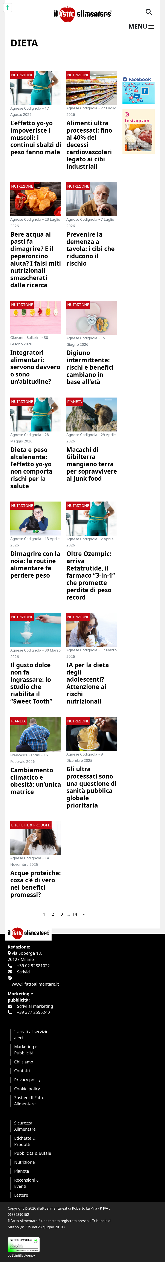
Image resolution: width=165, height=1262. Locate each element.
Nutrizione (24, 1162)
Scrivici (23, 972)
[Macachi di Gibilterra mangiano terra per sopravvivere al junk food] (91, 414)
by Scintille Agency (21, 1255)
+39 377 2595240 (33, 1012)
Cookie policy (27, 1089)
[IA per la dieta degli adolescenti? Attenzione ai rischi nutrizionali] (91, 629)
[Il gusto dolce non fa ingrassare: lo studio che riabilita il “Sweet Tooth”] (35, 629)
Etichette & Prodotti (24, 1141)
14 (74, 914)
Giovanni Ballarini (25, 337)
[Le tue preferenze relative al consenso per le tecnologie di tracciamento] (7, 7)
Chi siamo (23, 1062)
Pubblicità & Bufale (32, 1153)
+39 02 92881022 (33, 965)
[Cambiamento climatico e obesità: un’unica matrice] (35, 734)
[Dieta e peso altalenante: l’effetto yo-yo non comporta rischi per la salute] (35, 414)
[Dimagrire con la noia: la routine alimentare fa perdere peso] (35, 518)
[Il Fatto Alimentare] (82, 13)
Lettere (21, 1195)
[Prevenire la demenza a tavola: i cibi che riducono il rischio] (91, 199)
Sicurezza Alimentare (25, 1126)
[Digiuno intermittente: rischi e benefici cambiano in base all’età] (91, 317)
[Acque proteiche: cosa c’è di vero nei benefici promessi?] (35, 837)
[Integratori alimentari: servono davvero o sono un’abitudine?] (35, 317)
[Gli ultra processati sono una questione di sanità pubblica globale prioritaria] (91, 733)
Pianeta (21, 1171)
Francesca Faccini (25, 755)
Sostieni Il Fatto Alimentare (29, 1101)
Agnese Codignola (25, 108)
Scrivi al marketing (35, 1006)
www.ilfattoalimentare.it (35, 984)
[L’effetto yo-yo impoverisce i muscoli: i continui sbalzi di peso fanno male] (35, 87)
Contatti (22, 1071)
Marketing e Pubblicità (26, 1050)
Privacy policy (27, 1080)
